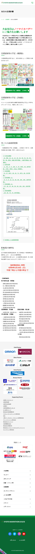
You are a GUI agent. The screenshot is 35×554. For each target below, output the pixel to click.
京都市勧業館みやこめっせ (9, 408)
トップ (2, 19)
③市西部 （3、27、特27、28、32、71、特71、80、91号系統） (16, 173)
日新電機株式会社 (7, 423)
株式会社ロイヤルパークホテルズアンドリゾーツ (14, 427)
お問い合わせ (7, 506)
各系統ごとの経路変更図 (12, 240)
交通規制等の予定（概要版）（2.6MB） (17, 90)
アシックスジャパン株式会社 (9, 419)
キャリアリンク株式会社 (8, 429)
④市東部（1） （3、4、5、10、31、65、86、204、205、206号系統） (17, 180)
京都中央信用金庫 (7, 404)
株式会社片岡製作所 (7, 425)
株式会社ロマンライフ (8, 421)
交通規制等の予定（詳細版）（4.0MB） (17, 136)
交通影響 (7, 19)
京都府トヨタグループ (8, 400)
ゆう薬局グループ (7, 410)
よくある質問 (7, 495)
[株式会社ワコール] (25, 352)
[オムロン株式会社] (10, 352)
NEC (4, 415)
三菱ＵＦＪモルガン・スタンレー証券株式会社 (13, 417)
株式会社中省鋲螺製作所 (8, 412)
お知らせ (6, 502)
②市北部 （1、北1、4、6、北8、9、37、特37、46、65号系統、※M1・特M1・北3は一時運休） (17, 167)
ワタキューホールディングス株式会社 (11, 414)
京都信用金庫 (6, 402)
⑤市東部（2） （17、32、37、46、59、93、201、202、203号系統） (16, 186)
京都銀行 (5, 406)
